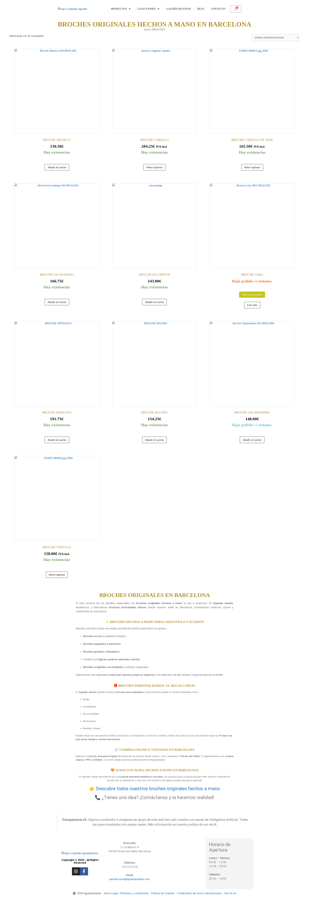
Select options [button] (154, 167)
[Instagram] (76, 871)
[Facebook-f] (84, 871)
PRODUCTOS (119, 8)
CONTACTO (218, 8)
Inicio (147, 29)
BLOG (201, 8)
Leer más (252, 305)
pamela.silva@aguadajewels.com (129, 879)
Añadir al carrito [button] (56, 167)
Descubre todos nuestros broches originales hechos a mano (158, 788)
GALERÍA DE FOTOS (178, 8)
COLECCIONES (146, 8)
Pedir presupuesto (252, 294)
